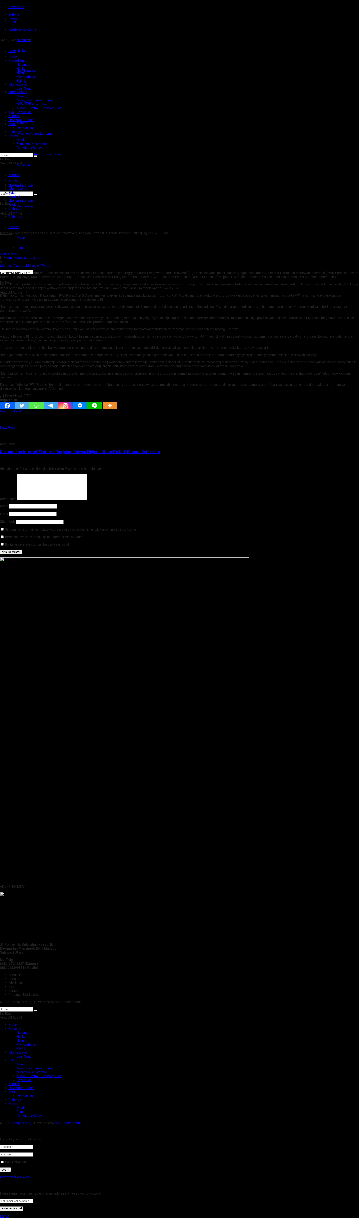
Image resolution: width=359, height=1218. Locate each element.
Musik (21, 237)
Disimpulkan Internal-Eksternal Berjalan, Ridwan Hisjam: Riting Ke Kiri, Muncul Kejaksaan (80, 452)
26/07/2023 (9, 254)
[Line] (94, 405)
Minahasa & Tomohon (32, 144)
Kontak (13, 991)
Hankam (22, 69)
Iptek (12, 124)
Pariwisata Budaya (30, 258)
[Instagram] (65, 405)
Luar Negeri (25, 88)
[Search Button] (35, 156)
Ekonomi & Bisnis (21, 120)
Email (4, 514)
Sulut (12, 113)
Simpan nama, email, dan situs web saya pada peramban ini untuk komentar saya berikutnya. (71, 529)
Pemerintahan (27, 77)
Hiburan (13, 227)
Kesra (7, 258)
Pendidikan (25, 206)
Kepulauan (24, 165)
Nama (4, 506)
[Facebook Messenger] (80, 405)
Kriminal (14, 116)
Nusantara (24, 65)
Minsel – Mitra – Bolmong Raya (39, 154)
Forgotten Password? (16, 1177)
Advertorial (16, 7)
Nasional (14, 61)
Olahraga (14, 132)
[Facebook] (7, 405)
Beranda (6, 233)
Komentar (8, 499)
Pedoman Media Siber (24, 995)
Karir (11, 987)
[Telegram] (51, 405)
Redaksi (14, 979)
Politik (21, 81)
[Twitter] (22, 405)
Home (12, 19)
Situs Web (7, 522)
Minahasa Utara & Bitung (34, 134)
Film (20, 248)
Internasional (17, 92)
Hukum (22, 73)
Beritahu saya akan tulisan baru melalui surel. (37, 544)
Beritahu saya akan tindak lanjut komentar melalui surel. (44, 537)
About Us (15, 975)
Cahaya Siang (21, 1002)
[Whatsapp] (36, 405)
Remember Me (16, 1162)
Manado (22, 123)
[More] (110, 405)
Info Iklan (15, 983)
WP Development (68, 1002)
